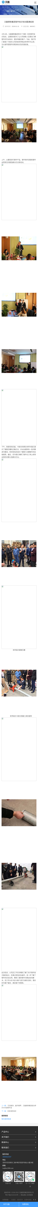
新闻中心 (5, 1142)
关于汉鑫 (6, 1204)
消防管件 (20, 1200)
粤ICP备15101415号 (11, 1195)
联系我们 (5, 1148)
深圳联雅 (30, 1195)
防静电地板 (28, 1200)
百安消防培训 (11, 1111)
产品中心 (5, 1132)
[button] (34, 1200)
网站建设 (24, 1195)
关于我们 (5, 1137)
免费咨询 (25, 1204)
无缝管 (13, 1200)
